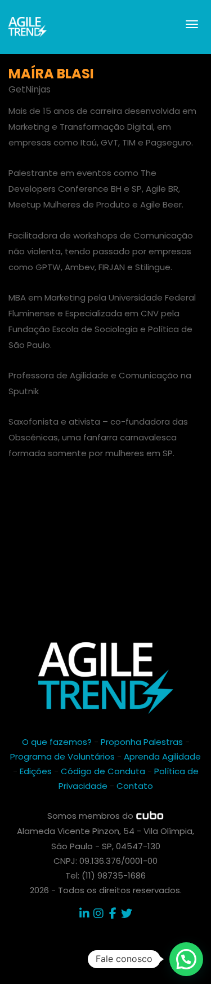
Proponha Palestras (142, 742)
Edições (36, 771)
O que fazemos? (57, 742)
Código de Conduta (103, 771)
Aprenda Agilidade (162, 756)
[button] (186, 959)
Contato (134, 786)
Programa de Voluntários (62, 756)
